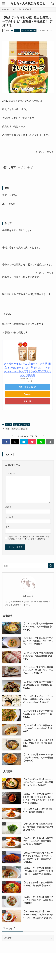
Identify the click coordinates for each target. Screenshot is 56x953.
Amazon (27, 394)
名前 (8, 507)
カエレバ (31, 378)
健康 (7, 429)
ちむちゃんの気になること (28, 3)
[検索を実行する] (51, 565)
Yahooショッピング (27, 387)
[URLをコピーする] (50, 441)
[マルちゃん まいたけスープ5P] (28, 92)
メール (9, 517)
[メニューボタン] (3, 3)
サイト (8, 527)
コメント (10, 474)
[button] (6, 441)
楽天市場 (27, 401)
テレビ (16, 30)
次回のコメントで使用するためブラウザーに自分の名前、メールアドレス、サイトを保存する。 (28, 538)
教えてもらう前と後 (29, 30)
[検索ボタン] (52, 3)
